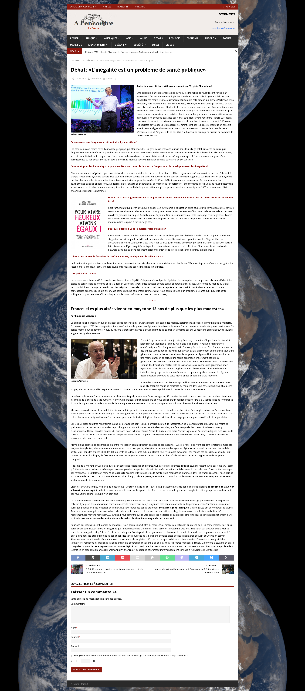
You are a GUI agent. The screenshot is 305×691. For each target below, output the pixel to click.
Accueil (74, 38)
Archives (107, 7)
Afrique (90, 38)
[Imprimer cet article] (152, 558)
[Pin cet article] (122, 558)
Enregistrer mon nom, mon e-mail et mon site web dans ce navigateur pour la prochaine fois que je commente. (131, 655)
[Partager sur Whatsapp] (167, 558)
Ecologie (174, 38)
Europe (209, 38)
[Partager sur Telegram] (196, 558)
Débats (158, 38)
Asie (128, 38)
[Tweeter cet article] (92, 558)
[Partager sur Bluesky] (211, 558)
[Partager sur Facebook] (78, 558)
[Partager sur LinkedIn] (107, 558)
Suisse (155, 44)
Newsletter (122, 7)
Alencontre (95, 78)
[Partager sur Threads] (226, 558)
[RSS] (235, 51)
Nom (73, 627)
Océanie (119, 44)
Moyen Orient (96, 44)
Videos (170, 44)
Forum (227, 38)
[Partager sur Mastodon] (182, 558)
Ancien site (140, 7)
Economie (193, 38)
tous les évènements (223, 28)
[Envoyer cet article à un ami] (137, 558)
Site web (75, 646)
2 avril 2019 (80, 78)
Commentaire (78, 603)
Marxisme (76, 44)
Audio (143, 38)
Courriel (75, 636)
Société (138, 44)
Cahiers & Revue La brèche (82, 7)
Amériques (110, 38)
